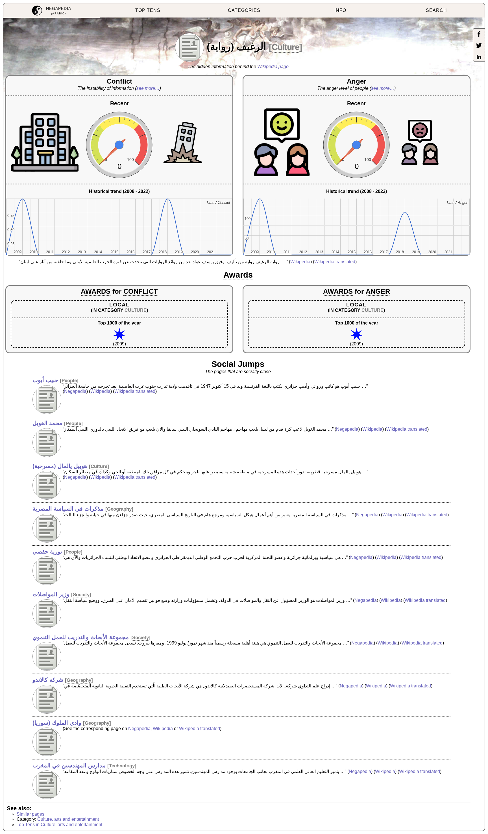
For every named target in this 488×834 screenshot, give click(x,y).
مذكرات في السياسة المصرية (68, 509)
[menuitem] (51, 10)
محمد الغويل (47, 423)
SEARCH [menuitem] (436, 10)
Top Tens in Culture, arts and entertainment (59, 824)
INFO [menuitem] (340, 10)
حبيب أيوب (45, 380)
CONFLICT (140, 291)
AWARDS (95, 291)
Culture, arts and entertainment (68, 819)
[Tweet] (479, 46)
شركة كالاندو (47, 680)
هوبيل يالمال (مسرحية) (59, 466)
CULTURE (136, 310)
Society (81, 594)
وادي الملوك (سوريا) (56, 723)
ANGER (378, 291)
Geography (119, 509)
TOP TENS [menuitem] (147, 10)
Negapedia (75, 391)
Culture (285, 47)
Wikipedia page (273, 66)
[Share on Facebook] (479, 34)
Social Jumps (238, 364)
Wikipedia (300, 261)
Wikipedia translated (334, 261)
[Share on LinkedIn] (479, 57)
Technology (122, 765)
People (69, 380)
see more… (148, 88)
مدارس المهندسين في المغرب (69, 765)
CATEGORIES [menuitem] (244, 10)
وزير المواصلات (50, 594)
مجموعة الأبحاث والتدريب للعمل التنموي (80, 637)
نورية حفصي (47, 551)
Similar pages (30, 814)
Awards (238, 274)
